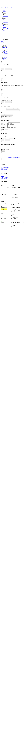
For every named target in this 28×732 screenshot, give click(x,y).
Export (6, 129)
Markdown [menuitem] (5, 25)
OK (1, 78)
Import (10, 68)
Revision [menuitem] (5, 14)
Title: (2, 123)
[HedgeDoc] (6, 7)
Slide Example (4, 178)
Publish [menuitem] (4, 11)
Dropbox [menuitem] (5, 19)
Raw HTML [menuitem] (6, 28)
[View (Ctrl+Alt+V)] (1, 35)
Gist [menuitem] (4, 20)
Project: (2, 108)
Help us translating (5, 170)
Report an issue (4, 169)
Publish (2, 42)
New (2, 41)
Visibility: (3, 127)
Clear (6, 68)
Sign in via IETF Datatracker (14, 157)
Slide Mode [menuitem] (5, 16)
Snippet (2, 110)
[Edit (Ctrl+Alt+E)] (4, 35)
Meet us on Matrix (4, 168)
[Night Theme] (1, 33)
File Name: (3, 124)
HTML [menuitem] (4, 27)
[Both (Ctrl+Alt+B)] (3, 35)
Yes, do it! (7, 140)
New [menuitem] (4, 10)
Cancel (2, 68)
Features (2, 176)
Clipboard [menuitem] (5, 22)
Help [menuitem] (4, 30)
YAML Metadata (4, 177)
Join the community (5, 167)
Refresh (2, 150)
